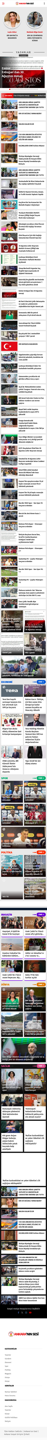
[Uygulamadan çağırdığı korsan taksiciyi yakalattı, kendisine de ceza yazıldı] (9, 361)
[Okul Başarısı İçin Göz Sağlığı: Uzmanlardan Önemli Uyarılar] (9, 242)
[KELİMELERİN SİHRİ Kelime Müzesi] (9, 152)
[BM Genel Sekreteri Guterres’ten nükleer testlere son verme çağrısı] (9, 404)
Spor (6, 1366)
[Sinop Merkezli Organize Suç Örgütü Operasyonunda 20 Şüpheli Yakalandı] (9, 275)
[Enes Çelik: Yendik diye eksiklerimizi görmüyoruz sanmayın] (9, 608)
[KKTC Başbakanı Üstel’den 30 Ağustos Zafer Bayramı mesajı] (9, 454)
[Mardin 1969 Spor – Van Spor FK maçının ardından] (9, 509)
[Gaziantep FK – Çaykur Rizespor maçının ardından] (9, 565)
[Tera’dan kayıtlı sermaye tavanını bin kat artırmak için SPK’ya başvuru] (12, 691)
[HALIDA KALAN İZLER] (9, 130)
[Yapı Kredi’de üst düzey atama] (35, 752)
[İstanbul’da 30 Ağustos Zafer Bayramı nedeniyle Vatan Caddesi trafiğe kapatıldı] (9, 465)
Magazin (8, 1374)
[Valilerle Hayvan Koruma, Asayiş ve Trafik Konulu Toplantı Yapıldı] (9, 198)
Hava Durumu (10, 1396)
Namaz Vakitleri (11, 1392)
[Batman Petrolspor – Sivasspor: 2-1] (9, 555)
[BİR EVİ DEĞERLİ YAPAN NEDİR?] (9, 120)
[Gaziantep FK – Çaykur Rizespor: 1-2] (9, 586)
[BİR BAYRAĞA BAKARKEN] (9, 350)
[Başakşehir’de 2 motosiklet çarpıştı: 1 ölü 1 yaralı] (9, 340)
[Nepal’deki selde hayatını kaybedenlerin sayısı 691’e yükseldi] (9, 416)
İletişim (8, 1421)
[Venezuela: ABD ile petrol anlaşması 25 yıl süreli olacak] (9, 319)
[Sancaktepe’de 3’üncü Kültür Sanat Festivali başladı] (9, 329)
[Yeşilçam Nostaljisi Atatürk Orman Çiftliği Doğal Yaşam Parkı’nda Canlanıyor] (9, 219)
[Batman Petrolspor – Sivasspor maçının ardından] (9, 530)
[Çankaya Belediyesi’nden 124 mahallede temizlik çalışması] (9, 372)
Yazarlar (8, 1355)
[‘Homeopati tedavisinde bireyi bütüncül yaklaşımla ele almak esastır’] (35, 1100)
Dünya (7, 1377)
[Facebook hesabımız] (18, 1312)
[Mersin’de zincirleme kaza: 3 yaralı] (9, 520)
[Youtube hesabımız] (30, 1312)
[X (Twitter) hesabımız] (22, 1312)
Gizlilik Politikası (11, 1418)
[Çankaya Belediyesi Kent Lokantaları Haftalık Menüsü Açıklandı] (9, 263)
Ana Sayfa (9, 1406)
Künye (7, 1381)
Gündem (8, 1359)
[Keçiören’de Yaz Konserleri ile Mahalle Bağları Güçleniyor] (9, 209)
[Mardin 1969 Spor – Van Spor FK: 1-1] (9, 575)
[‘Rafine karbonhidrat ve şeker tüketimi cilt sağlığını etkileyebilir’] (35, 1127)
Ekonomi (8, 1362)
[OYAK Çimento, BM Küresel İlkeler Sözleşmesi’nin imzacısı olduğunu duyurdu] (12, 752)
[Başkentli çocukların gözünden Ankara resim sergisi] (9, 1275)
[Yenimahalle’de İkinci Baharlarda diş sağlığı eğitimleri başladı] (9, 188)
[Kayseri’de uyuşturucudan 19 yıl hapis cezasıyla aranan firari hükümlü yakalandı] (9, 487)
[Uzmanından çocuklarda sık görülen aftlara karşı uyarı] (9, 383)
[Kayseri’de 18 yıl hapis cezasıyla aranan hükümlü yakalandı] (9, 499)
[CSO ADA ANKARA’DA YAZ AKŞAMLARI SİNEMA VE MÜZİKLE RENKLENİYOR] (9, 1264)
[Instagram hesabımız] (26, 1312)
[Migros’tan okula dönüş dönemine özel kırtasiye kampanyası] (12, 720)
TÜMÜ (23, 56)
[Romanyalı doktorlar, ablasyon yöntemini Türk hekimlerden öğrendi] (12, 1100)
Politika (8, 1370)
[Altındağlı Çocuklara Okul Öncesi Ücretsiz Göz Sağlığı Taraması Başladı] (9, 230)
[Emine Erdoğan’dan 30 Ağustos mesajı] (9, 297)
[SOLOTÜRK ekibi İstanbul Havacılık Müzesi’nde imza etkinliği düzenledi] (9, 476)
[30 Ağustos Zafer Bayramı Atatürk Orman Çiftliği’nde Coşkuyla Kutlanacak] (9, 252)
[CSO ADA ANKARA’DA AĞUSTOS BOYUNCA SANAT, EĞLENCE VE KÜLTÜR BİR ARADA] (9, 141)
